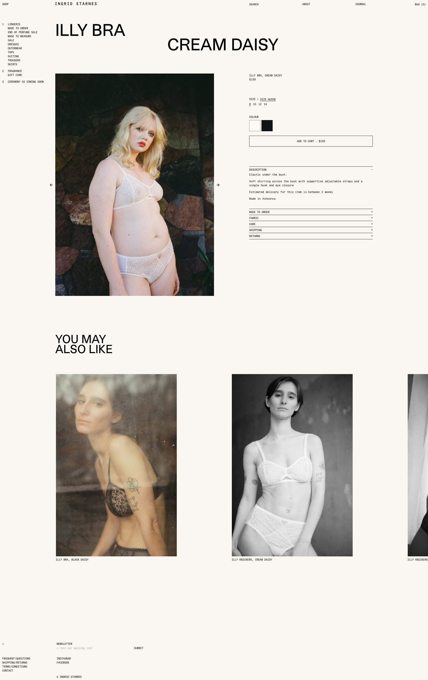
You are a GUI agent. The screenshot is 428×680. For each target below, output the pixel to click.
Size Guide (268, 99)
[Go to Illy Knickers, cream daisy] (292, 468)
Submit (138, 648)
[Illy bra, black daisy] (267, 125)
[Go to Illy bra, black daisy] (116, 468)
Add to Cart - (311, 141)
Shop (5, 4)
